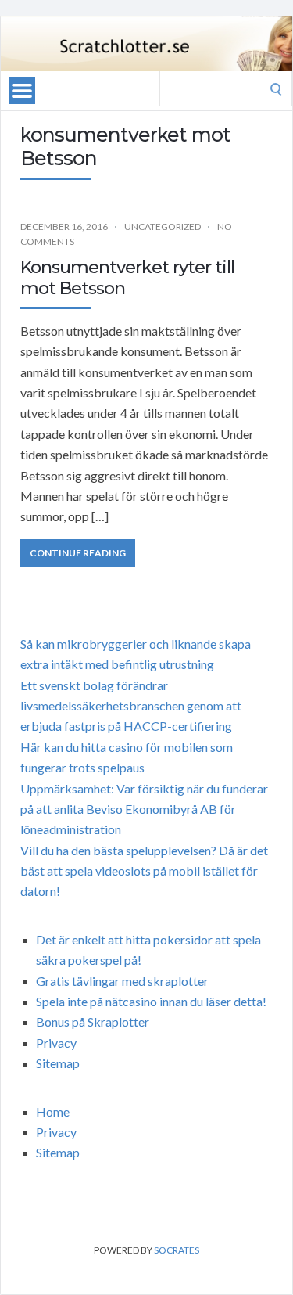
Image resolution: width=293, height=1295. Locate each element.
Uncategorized (162, 226)
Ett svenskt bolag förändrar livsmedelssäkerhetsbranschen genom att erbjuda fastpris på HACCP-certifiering (130, 706)
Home (53, 1111)
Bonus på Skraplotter (92, 1021)
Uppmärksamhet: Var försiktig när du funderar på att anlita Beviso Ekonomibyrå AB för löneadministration (144, 809)
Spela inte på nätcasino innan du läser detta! (151, 1001)
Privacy (56, 1042)
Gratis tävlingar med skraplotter (122, 980)
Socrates (176, 1250)
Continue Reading (78, 553)
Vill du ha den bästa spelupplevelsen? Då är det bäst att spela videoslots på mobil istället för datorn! (144, 871)
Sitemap (58, 1063)
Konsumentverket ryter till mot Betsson (127, 277)
